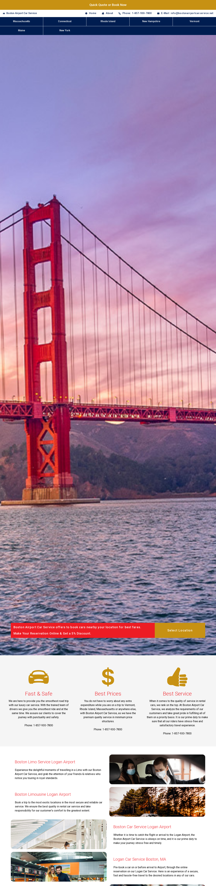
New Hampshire (151, 21)
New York (64, 30)
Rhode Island (108, 21)
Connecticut (64, 21)
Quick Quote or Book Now (108, 5)
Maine (21, 30)
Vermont (194, 21)
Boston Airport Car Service (21, 13)
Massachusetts (21, 21)
